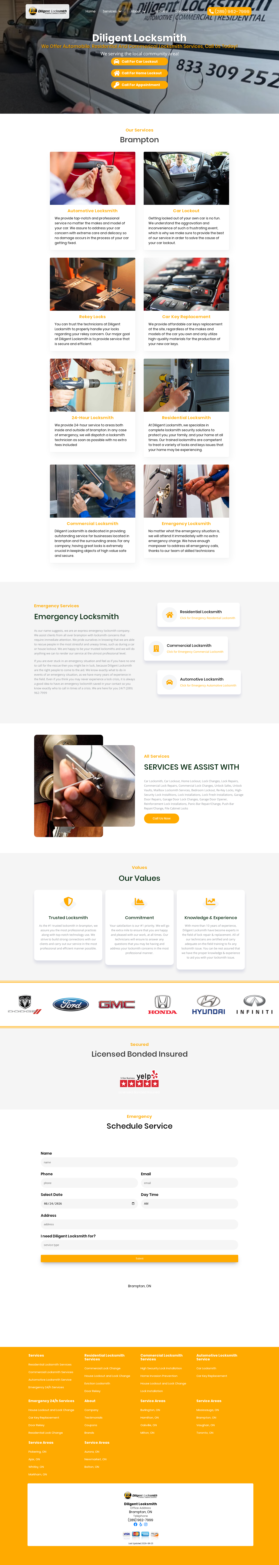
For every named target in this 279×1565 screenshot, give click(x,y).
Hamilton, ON (149, 1417)
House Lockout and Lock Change (107, 1376)
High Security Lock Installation (161, 1368)
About (136, 11)
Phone (47, 1174)
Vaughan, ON (205, 1425)
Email (146, 1174)
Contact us (184, 11)
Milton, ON (147, 1433)
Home (90, 11)
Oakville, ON (148, 1425)
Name (46, 1153)
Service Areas (153, 1400)
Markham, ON (37, 1474)
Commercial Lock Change (102, 1368)
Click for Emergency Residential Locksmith (207, 618)
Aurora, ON (91, 1452)
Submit (139, 1258)
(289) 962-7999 (140, 1520)
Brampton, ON (206, 1417)
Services (110, 11)
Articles (161, 11)
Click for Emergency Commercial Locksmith (195, 651)
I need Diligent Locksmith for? (68, 1236)
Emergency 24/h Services (46, 1387)
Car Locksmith (206, 1368)
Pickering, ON (37, 1452)
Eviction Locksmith (97, 1383)
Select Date (51, 1195)
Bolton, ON (91, 1467)
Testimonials (93, 1417)
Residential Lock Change (45, 1433)
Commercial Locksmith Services (50, 1372)
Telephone (140, 1516)
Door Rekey (92, 1391)
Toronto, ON (204, 1433)
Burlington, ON (150, 1410)
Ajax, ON (34, 1459)
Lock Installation (151, 1391)
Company (91, 1410)
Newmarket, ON (95, 1459)
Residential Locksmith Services (50, 1364)
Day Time (149, 1195)
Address (48, 1216)
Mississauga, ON (207, 1410)
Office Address (140, 1508)
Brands (89, 1433)
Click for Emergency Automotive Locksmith (208, 685)
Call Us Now (162, 818)
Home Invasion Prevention (158, 1376)
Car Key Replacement (211, 1376)
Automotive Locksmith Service (50, 1380)
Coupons (90, 1425)
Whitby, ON (36, 1467)
